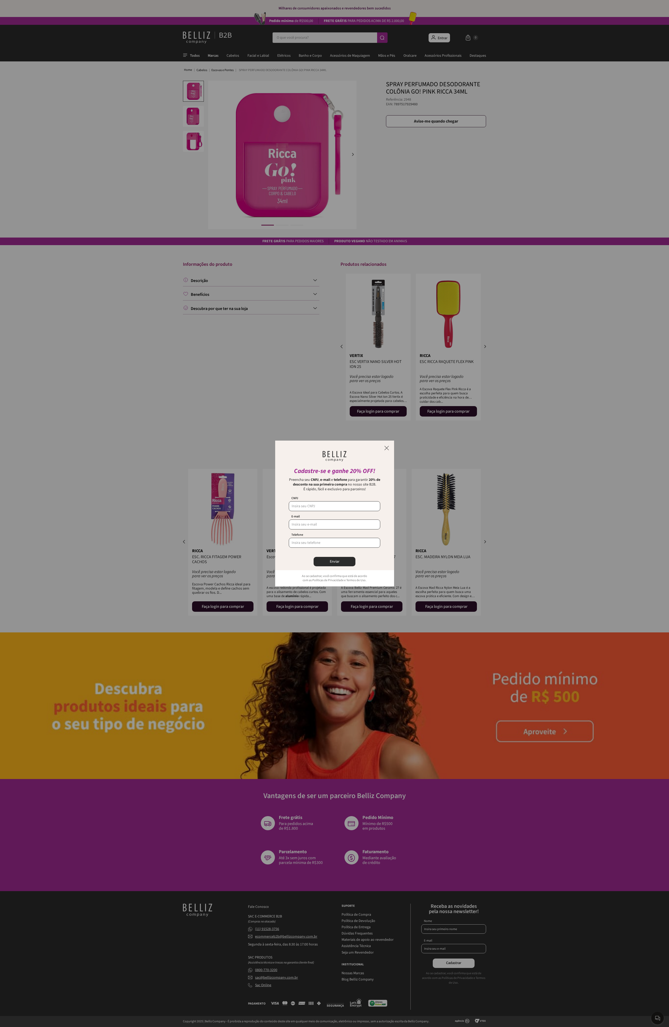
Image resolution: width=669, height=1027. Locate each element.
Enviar (334, 561)
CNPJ (294, 498)
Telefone (297, 534)
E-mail (295, 516)
